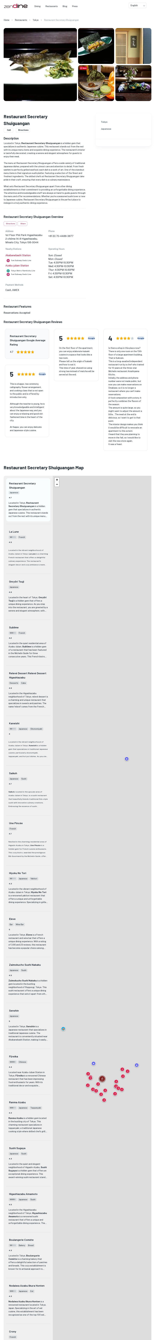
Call (9, 130)
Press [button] (75, 6)
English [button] (134, 5)
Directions (23, 130)
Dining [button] (37, 6)
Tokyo (36, 20)
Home (6, 20)
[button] (63, 1029)
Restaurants (21, 20)
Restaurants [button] (51, 6)
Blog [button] (65, 6)
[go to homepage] (15, 8)
